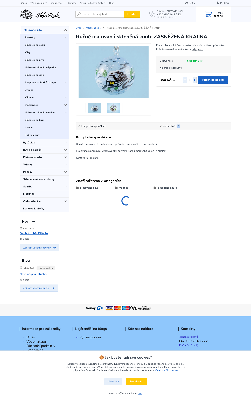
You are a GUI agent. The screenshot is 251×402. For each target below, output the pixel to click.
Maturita (28, 194)
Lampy (28, 127)
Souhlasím (136, 381)
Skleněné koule (167, 187)
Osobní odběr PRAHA (34, 233)
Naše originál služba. (33, 274)
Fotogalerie (55, 3)
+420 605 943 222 (169, 14)
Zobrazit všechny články (36, 288)
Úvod (78, 28)
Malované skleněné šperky (40, 67)
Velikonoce (31, 105)
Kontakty (72, 3)
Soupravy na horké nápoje (40, 82)
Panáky (27, 172)
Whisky (27, 164)
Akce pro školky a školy (91, 3)
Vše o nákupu (37, 3)
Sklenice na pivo (34, 60)
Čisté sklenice (32, 201)
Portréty (30, 37)
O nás (24, 3)
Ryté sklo (29, 142)
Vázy (27, 52)
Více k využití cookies (166, 370)
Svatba (27, 186)
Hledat (132, 14)
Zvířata (29, 90)
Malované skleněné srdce (39, 112)
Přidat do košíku (213, 80)
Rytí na (84, 337)
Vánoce (29, 97)
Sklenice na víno (34, 75)
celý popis (197, 49)
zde (140, 393)
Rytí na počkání (32, 150)
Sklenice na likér (34, 120)
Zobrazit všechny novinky (37, 247)
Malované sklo (33, 30)
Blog (111, 3)
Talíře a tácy (32, 135)
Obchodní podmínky (40, 346)
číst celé (24, 238)
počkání (95, 337)
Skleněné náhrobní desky (38, 179)
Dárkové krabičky (33, 208)
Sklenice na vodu (35, 45)
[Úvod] (46, 14)
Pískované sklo (32, 157)
